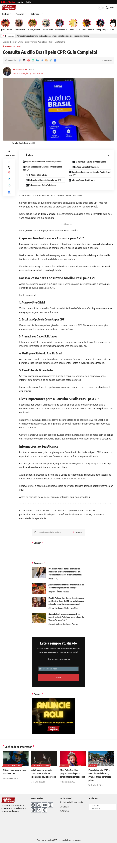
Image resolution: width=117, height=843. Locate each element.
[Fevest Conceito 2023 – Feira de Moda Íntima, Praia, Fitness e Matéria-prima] (101, 758)
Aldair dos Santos (20, 69)
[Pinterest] (33, 809)
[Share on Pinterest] (29, 60)
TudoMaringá (48, 213)
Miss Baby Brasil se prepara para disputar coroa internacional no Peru (72, 773)
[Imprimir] (55, 60)
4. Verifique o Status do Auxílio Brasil (91, 162)
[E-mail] (46, 60)
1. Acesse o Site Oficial (38, 175)
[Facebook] (33, 804)
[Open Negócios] (25, 14)
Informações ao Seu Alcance (83, 180)
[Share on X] (24, 60)
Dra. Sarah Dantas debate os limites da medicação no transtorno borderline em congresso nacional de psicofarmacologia (65, 571)
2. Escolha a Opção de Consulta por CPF (45, 180)
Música (66, 608)
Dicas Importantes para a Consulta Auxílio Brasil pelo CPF (89, 173)
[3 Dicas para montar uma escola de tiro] (16, 758)
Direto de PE (53, 579)
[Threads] (44, 809)
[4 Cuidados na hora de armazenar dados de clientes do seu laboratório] (44, 758)
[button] (113, 36)
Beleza (65, 765)
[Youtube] (44, 804)
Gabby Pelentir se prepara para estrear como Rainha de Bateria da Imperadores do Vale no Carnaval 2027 (66, 617)
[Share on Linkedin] (37, 60)
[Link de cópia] (51, 60)
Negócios (52, 592)
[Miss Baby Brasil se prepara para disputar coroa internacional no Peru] (73, 758)
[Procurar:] (54, 532)
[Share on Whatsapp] (33, 60)
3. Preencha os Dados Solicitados (42, 185)
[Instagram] (50, 804)
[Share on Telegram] (42, 60)
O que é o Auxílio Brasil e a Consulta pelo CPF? (43, 161)
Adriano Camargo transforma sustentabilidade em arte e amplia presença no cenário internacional (53, 36)
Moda (92, 765)
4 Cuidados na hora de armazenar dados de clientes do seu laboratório (43, 773)
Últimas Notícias (13, 46)
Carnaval (52, 624)
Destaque (59, 608)
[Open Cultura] (10, 14)
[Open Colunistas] (42, 14)
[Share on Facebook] (20, 60)
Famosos (75, 624)
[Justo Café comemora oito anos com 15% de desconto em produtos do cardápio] (39, 588)
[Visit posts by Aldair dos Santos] (7, 71)
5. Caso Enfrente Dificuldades (87, 167)
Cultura (51, 608)
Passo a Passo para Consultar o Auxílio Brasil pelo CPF (42, 168)
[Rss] (38, 809)
